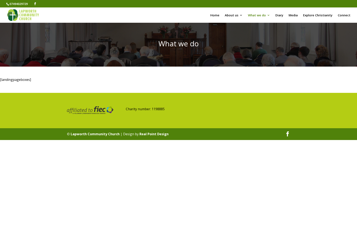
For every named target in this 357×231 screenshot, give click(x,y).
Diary (279, 15)
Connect (344, 15)
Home (214, 15)
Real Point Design (154, 134)
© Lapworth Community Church (93, 134)
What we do (257, 15)
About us (231, 15)
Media (293, 15)
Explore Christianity (317, 15)
